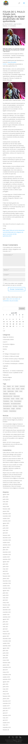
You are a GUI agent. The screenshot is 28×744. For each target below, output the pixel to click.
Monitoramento (9, 24)
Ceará (4, 391)
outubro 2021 (6, 614)
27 (13, 326)
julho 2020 (5, 650)
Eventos (5, 349)
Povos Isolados (17, 401)
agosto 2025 (6, 523)
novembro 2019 (7, 667)
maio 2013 (5, 725)
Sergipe (13, 408)
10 (3, 321)
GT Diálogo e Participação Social (11, 354)
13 (13, 321)
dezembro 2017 (7, 701)
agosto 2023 (6, 561)
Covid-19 (5, 342)
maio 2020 (5, 655)
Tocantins (5, 411)
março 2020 (6, 660)
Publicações (6, 375)
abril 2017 (5, 713)
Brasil (13, 388)
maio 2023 (5, 569)
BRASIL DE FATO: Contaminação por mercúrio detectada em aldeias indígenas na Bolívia (13, 460)
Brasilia (17, 388)
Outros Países (6, 398)
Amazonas (22, 386)
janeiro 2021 (6, 636)
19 (10, 324)
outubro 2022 (6, 585)
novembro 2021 (7, 612)
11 (7, 321)
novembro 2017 (7, 703)
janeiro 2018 (6, 698)
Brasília (22, 388)
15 (19, 321)
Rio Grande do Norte (15, 403)
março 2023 (6, 573)
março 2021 (6, 631)
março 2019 (6, 672)
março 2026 (6, 506)
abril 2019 (5, 669)
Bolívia (8, 388)
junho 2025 (5, 528)
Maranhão (5, 393)
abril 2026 (5, 504)
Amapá (16, 386)
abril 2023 (5, 571)
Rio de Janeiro (6, 403)
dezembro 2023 (7, 552)
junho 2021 (5, 624)
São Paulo (18, 408)
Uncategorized (6, 379)
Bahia (4, 388)
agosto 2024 (6, 547)
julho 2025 (5, 525)
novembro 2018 (7, 674)
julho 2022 (5, 593)
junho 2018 (5, 686)
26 (10, 326)
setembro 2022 (6, 588)
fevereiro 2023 (6, 576)
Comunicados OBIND (8, 339)
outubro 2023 (6, 557)
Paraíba (17, 398)
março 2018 (6, 693)
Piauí (12, 401)
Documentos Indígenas (9, 344)
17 (3, 324)
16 (23, 321)
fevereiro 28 (6, 730)
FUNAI (16, 391)
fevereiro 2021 (6, 633)
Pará (22, 398)
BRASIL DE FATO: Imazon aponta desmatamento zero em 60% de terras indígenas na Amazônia (12, 444)
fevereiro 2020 (6, 662)
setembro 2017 (6, 708)
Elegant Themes (17, 740)
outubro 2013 (6, 722)
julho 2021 (5, 621)
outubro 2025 (6, 518)
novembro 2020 (7, 641)
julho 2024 (5, 549)
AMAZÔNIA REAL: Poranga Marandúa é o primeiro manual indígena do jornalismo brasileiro (13, 419)
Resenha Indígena (7, 377)
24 (3, 326)
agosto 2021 (6, 619)
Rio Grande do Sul (7, 406)
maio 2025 (5, 530)
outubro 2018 (6, 677)
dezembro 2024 (7, 537)
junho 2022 (5, 595)
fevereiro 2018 (6, 696)
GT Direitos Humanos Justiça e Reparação (13, 358)
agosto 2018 (6, 681)
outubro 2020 (6, 643)
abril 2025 (5, 533)
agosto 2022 (6, 590)
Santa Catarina (6, 408)
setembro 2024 (6, 545)
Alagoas (9, 386)
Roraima (20, 406)
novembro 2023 (7, 554)
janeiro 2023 (6, 578)
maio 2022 (5, 597)
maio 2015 (5, 718)
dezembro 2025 (7, 513)
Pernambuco (6, 401)
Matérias (5, 26)
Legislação (5, 366)
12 (10, 321)
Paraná (12, 398)
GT (3, 351)
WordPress (19, 742)
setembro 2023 (6, 559)
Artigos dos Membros (8, 337)
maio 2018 (5, 689)
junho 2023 (5, 566)
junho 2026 (5, 499)
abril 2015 (5, 720)
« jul (4, 330)
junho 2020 (5, 653)
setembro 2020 (6, 645)
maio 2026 (5, 501)
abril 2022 (5, 600)
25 (7, 326)
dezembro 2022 (7, 581)
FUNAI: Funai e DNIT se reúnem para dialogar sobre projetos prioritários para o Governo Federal (13, 454)
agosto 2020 (6, 648)
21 (16, 324)
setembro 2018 (6, 679)
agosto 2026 (6, 494)
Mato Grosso (12, 393)
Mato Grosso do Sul (7, 396)
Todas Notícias (12, 411)
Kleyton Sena (6, 472)
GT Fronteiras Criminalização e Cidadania (13, 363)
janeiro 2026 (6, 511)
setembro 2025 (6, 521)
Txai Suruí (6, 51)
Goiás (21, 391)
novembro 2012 (7, 727)
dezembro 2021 (7, 609)
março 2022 (6, 602)
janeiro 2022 (6, 607)
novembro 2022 (7, 583)
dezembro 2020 (7, 638)
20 (13, 324)
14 (16, 321)
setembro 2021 (6, 617)
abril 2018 (5, 691)
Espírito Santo (11, 391)
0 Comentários (12, 26)
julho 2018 (5, 684)
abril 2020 (5, 657)
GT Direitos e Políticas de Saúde (11, 356)
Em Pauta (5, 346)
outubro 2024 (6, 542)
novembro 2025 (7, 516)
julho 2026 (5, 497)
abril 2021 (5, 629)
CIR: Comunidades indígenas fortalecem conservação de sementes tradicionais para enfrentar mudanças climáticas (14, 425)
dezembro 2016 (7, 715)
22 (19, 324)
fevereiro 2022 (6, 605)
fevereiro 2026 (6, 509)
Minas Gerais (16, 396)
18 (7, 324)
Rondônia (15, 406)
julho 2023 (5, 564)
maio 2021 (5, 626)
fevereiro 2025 (6, 535)
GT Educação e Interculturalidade (11, 361)
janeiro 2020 (6, 665)
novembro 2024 (7, 540)
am (13, 386)
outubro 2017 (6, 705)
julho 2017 (5, 710)
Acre (4, 386)
